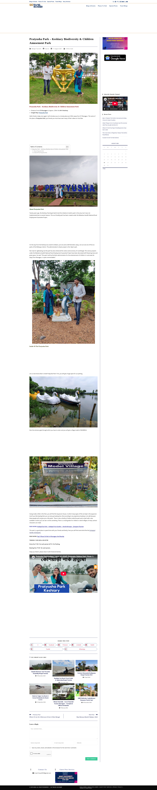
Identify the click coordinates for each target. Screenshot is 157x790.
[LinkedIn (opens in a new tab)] (121, 1)
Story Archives (66, 1)
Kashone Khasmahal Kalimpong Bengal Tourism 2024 (87, 674)
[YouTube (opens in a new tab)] (123, 1)
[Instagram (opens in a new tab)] (119, 1)
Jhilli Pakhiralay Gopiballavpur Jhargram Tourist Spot (86, 699)
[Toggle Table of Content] (66, 146)
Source (47, 48)
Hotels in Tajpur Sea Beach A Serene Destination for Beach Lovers (40, 697)
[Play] (104, 109)
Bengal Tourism (36, 48)
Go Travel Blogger (56, 787)
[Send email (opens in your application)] (127, 1)
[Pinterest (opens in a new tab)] (117, 1)
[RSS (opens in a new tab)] (125, 1)
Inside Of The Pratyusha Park (40, 152)
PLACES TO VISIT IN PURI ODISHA (111, 137)
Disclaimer (83, 787)
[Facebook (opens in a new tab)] (115, 1)
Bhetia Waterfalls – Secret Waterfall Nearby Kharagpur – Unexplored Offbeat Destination (63, 703)
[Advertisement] (78, 20)
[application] (115, 104)
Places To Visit (42, 1)
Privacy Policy (117, 787)
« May (104, 168)
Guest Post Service (105, 787)
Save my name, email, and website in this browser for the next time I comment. (54, 748)
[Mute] (123, 109)
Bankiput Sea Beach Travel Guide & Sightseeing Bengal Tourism (63, 679)
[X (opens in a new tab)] (113, 1)
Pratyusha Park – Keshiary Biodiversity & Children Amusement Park (50, 149)
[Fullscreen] (125, 109)
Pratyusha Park (43, 112)
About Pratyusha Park (39, 151)
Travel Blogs (58, 1)
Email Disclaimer (93, 787)
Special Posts (50, 1)
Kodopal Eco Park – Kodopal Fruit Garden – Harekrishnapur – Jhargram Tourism (60, 526)
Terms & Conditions (86, 788)
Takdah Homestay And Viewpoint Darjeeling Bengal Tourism (40, 672)
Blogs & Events (33, 1)
